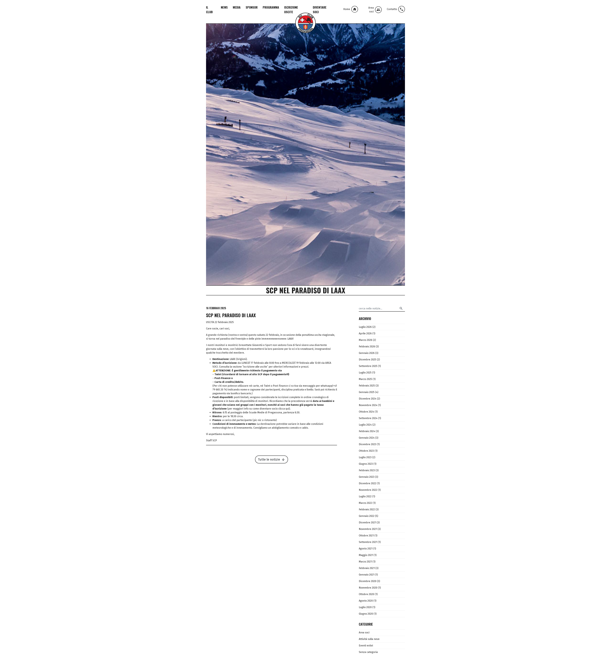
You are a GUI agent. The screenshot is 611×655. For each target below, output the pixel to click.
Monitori (172, 37)
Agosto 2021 (365, 548)
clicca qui (283, 408)
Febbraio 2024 (367, 431)
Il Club (209, 9)
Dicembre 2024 (367, 398)
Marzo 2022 (365, 502)
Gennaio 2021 (366, 574)
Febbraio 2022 (367, 509)
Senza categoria (368, 652)
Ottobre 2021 (366, 535)
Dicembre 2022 (367, 483)
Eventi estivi (366, 645)
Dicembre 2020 (367, 581)
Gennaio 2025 (366, 392)
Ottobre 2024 (366, 411)
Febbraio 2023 (367, 470)
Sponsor (252, 7)
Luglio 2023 (365, 457)
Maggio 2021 (366, 555)
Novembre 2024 (368, 405)
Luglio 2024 (365, 424)
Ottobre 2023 (366, 450)
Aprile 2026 (365, 333)
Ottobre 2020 (366, 594)
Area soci (374, 9)
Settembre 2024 (368, 418)
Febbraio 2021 (367, 568)
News (224, 7)
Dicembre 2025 (367, 359)
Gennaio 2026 (367, 353)
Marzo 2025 (365, 379)
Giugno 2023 (366, 463)
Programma (271, 7)
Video (180, 26)
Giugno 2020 (366, 613)
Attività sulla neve (369, 639)
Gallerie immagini (188, 20)
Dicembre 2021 (367, 522)
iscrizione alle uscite (255, 366)
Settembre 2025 (368, 366)
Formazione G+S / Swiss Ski (184, 43)
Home (350, 9)
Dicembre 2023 (367, 444)
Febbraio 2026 (367, 346)
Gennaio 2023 (366, 476)
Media (237, 7)
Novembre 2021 (368, 529)
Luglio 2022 (365, 496)
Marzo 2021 (365, 561)
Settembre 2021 (368, 542)
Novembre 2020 (368, 587)
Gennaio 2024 (367, 437)
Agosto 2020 (366, 600)
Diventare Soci (320, 9)
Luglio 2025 (365, 372)
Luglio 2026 (365, 326)
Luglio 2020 (365, 607)
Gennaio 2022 (366, 515)
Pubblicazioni (186, 32)
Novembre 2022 (368, 489)
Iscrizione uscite (291, 9)
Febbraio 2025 (367, 385)
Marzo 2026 (365, 339)
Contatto (395, 9)
